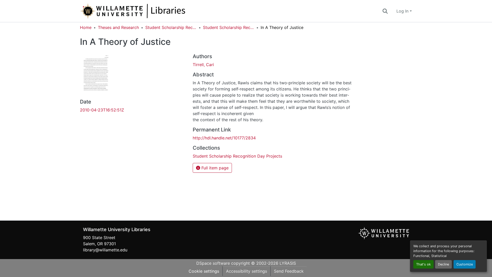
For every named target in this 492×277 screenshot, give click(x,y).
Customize (464, 264)
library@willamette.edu (105, 249)
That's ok (423, 264)
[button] (149, 11)
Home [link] (85, 27)
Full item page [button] (214, 167)
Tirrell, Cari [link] (203, 64)
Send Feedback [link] (289, 271)
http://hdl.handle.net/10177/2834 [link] (224, 137)
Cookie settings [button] (204, 271)
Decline (443, 264)
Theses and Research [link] (118, 27)
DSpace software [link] (213, 263)
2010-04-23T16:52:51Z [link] (102, 109)
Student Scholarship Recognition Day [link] (171, 27)
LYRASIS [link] (288, 263)
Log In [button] (403, 11)
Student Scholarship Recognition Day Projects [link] (228, 27)
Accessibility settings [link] (246, 271)
